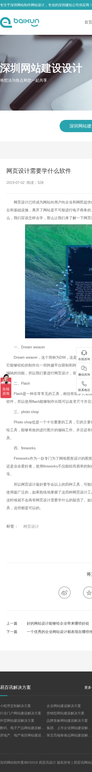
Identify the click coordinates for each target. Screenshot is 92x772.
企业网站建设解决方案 (64, 706)
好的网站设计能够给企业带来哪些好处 (58, 623)
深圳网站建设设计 (41, 68)
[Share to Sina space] (64, 592)
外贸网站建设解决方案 (17, 720)
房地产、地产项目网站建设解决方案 (27, 735)
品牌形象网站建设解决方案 (67, 720)
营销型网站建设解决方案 (65, 713)
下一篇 (11, 632)
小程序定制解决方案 (15, 706)
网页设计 (31, 526)
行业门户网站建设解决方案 (20, 713)
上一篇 (11, 623)
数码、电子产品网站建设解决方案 (26, 728)
